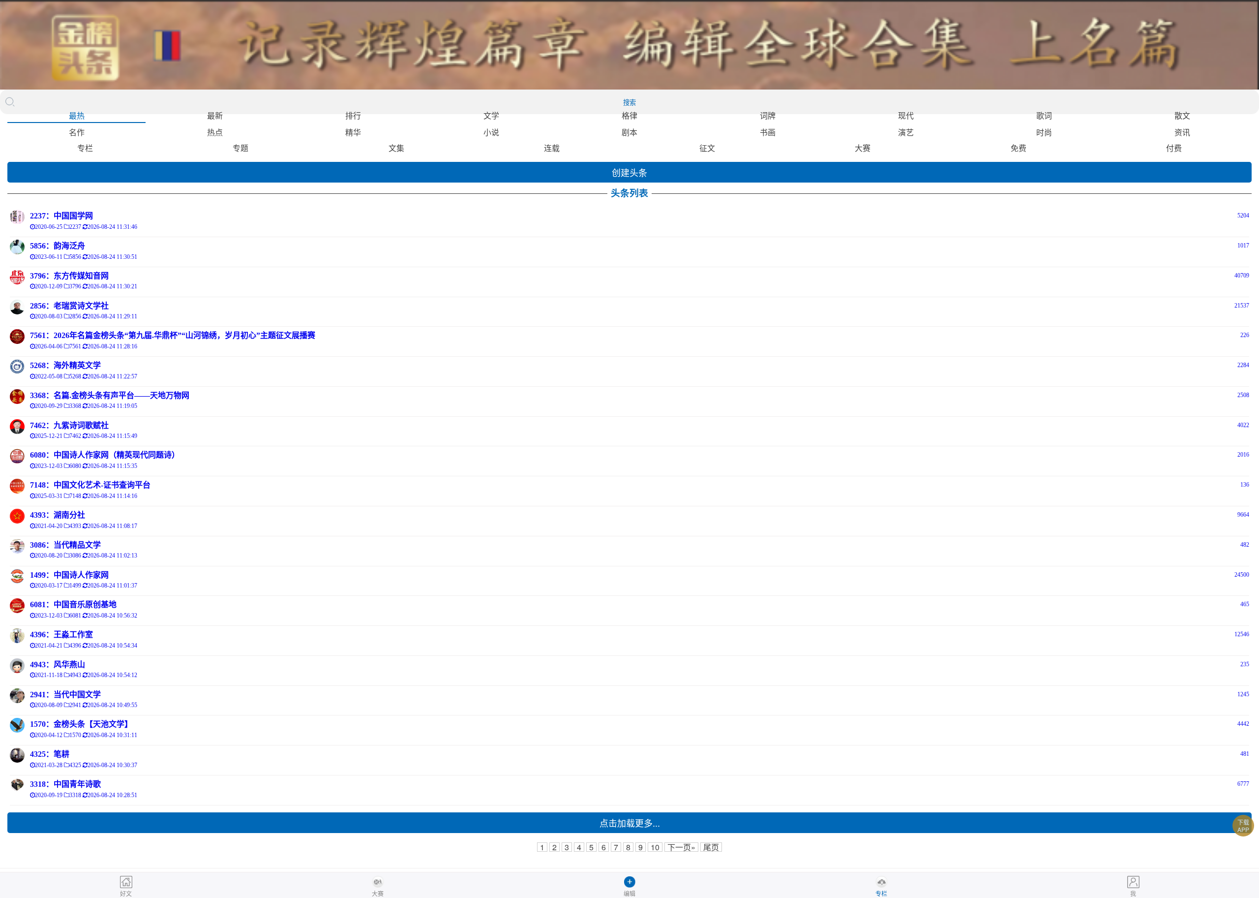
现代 (906, 115)
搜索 (629, 102)
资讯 (1182, 132)
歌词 (1044, 115)
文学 (491, 115)
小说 (491, 132)
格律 (629, 115)
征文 (707, 148)
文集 (396, 148)
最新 (215, 115)
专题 (240, 148)
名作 (77, 132)
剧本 (629, 132)
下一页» (681, 847)
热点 (215, 132)
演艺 (906, 132)
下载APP (1243, 826)
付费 (1174, 148)
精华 (353, 132)
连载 (552, 148)
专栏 (85, 148)
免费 (1018, 148)
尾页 (711, 847)
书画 (768, 132)
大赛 (862, 148)
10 (655, 847)
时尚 (1044, 132)
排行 (353, 115)
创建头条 (629, 172)
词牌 (768, 115)
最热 (77, 115)
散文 (1182, 115)
